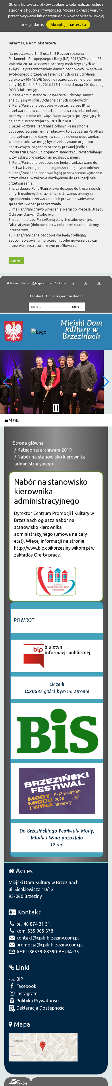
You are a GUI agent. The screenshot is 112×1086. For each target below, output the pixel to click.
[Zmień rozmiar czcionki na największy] (99, 283)
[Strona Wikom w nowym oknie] (18, 1082)
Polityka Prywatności (37, 1000)
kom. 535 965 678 (34, 930)
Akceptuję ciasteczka (68, 24)
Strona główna (19, 283)
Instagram (26, 993)
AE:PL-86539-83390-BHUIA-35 (47, 951)
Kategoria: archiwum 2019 (45, 449)
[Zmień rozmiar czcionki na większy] (85, 283)
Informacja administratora (65, 296)
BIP (19, 979)
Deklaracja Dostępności (40, 1007)
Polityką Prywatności (43, 10)
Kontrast (37, 296)
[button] (7, 381)
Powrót (23, 620)
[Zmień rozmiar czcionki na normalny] (73, 283)
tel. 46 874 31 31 (32, 924)
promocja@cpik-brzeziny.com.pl (49, 944)
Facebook (25, 986)
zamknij (16, 260)
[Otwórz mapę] (43, 1046)
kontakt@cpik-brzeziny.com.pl (47, 937)
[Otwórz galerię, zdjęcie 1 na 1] (56, 581)
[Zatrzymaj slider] (56, 408)
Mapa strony (43, 283)
